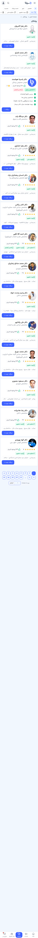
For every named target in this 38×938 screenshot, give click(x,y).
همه (32, 12)
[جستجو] (8, 3)
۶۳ (17, 477)
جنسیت (6, 8)
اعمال (11, 483)
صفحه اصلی (33, 17)
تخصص (30, 8)
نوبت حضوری (22, 12)
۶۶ (4, 477)
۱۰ (29, 477)
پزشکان (25, 17)
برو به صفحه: (25, 483)
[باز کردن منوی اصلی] (35, 3)
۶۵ (8, 477)
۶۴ (13, 477)
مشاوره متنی (10, 12)
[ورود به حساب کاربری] (3, 3)
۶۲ (21, 477)
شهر (23, 8)
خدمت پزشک (15, 8)
